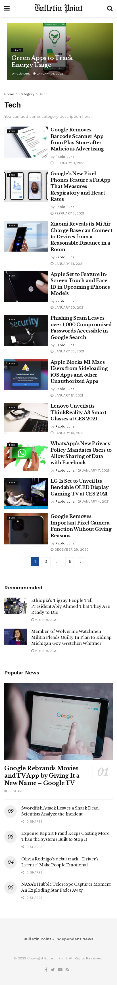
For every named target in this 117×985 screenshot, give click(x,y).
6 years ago (46, 620)
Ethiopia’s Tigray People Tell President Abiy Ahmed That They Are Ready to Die (70, 606)
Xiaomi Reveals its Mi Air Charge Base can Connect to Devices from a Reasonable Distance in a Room (81, 236)
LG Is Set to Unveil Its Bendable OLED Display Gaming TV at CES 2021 (80, 487)
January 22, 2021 (68, 351)
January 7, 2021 (95, 470)
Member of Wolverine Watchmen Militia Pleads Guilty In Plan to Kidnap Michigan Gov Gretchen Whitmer (71, 637)
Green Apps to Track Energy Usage (42, 61)
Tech (17, 49)
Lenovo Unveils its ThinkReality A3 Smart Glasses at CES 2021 (78, 412)
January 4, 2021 (95, 501)
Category (26, 94)
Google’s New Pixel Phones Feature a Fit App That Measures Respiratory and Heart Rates (80, 186)
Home (9, 94)
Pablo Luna (22, 73)
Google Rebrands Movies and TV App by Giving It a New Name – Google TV (42, 775)
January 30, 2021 (68, 307)
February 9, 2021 (68, 163)
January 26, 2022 (49, 73)
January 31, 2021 (68, 264)
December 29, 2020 (71, 550)
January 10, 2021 (68, 433)
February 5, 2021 (68, 213)
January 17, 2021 (68, 395)
